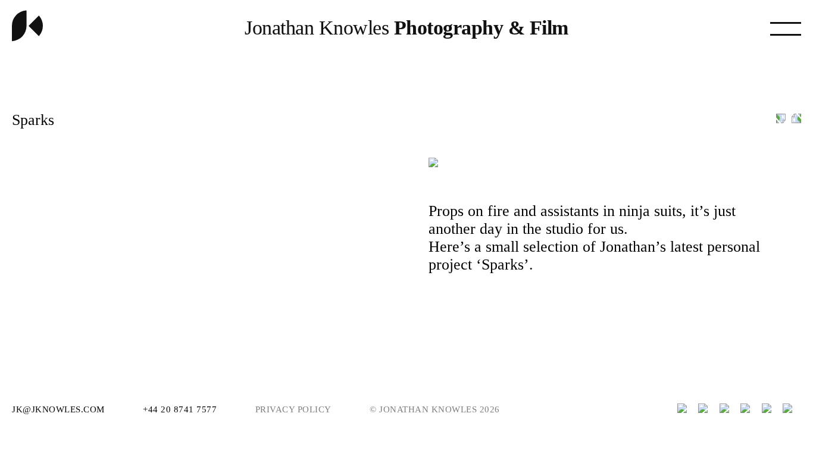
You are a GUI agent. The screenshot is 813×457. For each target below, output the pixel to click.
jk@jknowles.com (59, 409)
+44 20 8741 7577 (181, 409)
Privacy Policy (293, 409)
